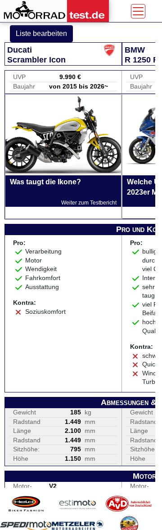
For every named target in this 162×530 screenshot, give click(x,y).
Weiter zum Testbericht (89, 203)
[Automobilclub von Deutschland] (129, 504)
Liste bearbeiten (41, 33)
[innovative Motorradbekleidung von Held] (26, 504)
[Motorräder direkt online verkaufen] (78, 504)
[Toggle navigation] (138, 11)
